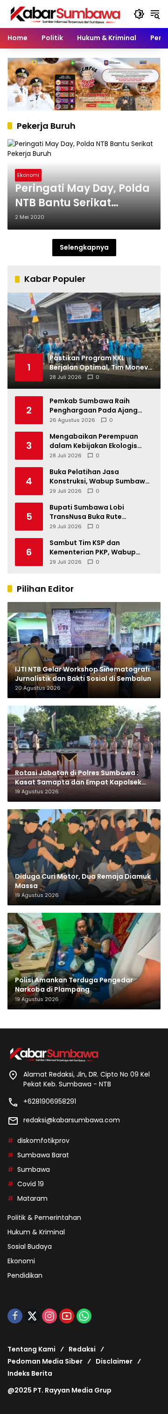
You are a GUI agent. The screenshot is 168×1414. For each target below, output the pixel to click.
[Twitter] (32, 1316)
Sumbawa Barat (43, 1155)
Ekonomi (28, 175)
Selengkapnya (84, 247)
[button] (139, 14)
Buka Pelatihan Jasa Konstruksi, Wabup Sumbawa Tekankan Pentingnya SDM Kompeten (99, 477)
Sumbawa (33, 1169)
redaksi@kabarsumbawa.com (71, 1120)
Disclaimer (114, 1361)
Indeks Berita (29, 1373)
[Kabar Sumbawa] (65, 13)
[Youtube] (66, 1316)
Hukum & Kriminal (36, 1232)
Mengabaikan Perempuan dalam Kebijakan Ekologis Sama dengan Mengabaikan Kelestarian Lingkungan (98, 441)
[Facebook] (14, 1316)
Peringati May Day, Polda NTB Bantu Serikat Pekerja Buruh (82, 196)
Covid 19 (30, 1184)
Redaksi (82, 1349)
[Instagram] (49, 1316)
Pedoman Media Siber (45, 1361)
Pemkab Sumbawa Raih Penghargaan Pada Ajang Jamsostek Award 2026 (93, 406)
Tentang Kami (31, 1349)
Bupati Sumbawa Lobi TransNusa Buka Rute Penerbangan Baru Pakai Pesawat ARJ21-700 (91, 512)
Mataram (32, 1198)
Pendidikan (24, 1275)
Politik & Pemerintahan (44, 1217)
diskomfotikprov (43, 1140)
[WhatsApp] (84, 1316)
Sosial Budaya (29, 1246)
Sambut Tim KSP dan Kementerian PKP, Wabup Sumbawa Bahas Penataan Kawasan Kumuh (95, 548)
